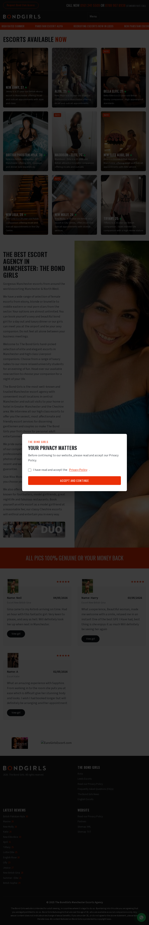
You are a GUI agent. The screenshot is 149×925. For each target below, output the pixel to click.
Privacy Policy (78, 470)
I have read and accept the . (61, 470)
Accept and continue (74, 481)
